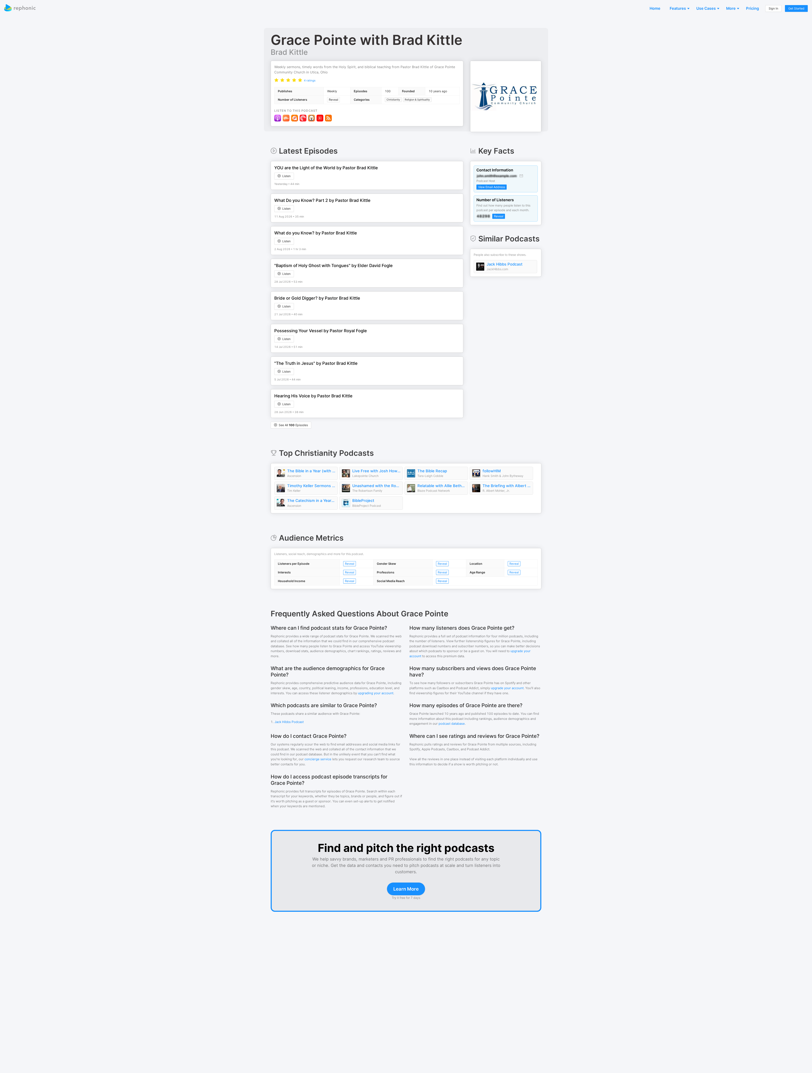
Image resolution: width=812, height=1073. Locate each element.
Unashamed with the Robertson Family (376, 485)
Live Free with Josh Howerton (376, 471)
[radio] (276, 80)
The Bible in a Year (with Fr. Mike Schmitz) (311, 471)
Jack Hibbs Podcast (505, 264)
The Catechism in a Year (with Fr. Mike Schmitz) (311, 500)
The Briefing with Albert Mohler (507, 485)
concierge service (317, 759)
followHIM (492, 471)
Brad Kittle (289, 52)
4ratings (309, 80)
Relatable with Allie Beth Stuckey (441, 485)
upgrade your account (507, 688)
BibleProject (363, 500)
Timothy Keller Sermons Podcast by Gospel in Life (311, 485)
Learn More (406, 889)
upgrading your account (375, 693)
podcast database (452, 724)
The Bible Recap (432, 471)
